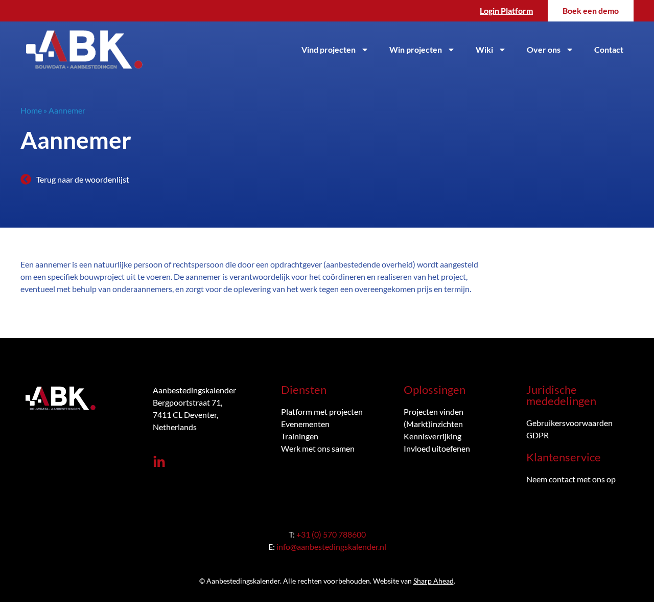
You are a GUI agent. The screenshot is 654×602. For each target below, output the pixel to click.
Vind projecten (328, 49)
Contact (608, 49)
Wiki (484, 49)
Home (31, 110)
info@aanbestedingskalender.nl (331, 546)
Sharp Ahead (433, 580)
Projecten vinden (433, 411)
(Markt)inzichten (433, 424)
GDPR (537, 435)
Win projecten (415, 49)
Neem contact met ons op (571, 479)
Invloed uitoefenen (437, 448)
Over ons (543, 49)
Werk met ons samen (318, 448)
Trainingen (299, 436)
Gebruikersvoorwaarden (569, 423)
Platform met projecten (322, 411)
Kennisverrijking (432, 436)
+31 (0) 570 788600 (331, 534)
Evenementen (305, 424)
